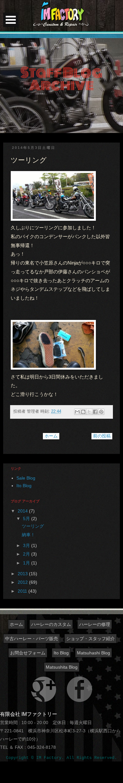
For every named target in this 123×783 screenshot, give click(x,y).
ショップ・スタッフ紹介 (90, 638)
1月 (27, 562)
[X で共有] (89, 412)
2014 (23, 510)
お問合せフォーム (27, 652)
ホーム (51, 435)
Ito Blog (24, 485)
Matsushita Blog (62, 667)
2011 (23, 591)
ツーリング (33, 526)
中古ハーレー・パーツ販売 (31, 638)
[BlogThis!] (83, 412)
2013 (23, 573)
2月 (27, 554)
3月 (27, 545)
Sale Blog (25, 478)
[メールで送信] (77, 412)
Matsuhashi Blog (93, 652)
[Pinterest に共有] (101, 412)
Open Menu (10, 20)
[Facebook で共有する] (95, 412)
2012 (23, 582)
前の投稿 (102, 435)
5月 (27, 518)
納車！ (28, 534)
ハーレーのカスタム (51, 624)
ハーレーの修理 (94, 624)
